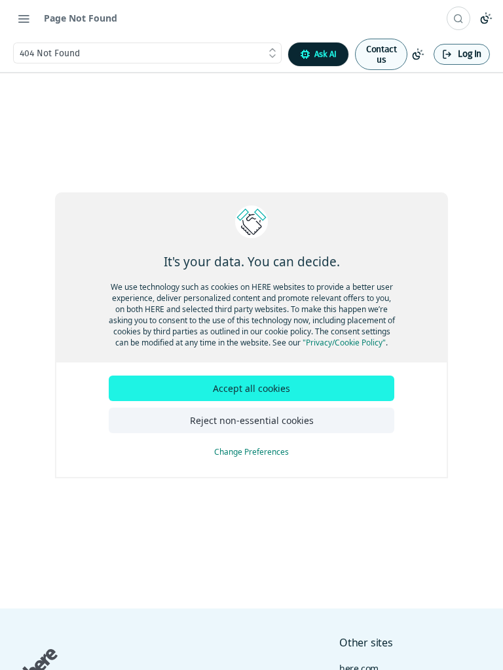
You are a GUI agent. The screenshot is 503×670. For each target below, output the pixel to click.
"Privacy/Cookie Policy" (344, 342)
